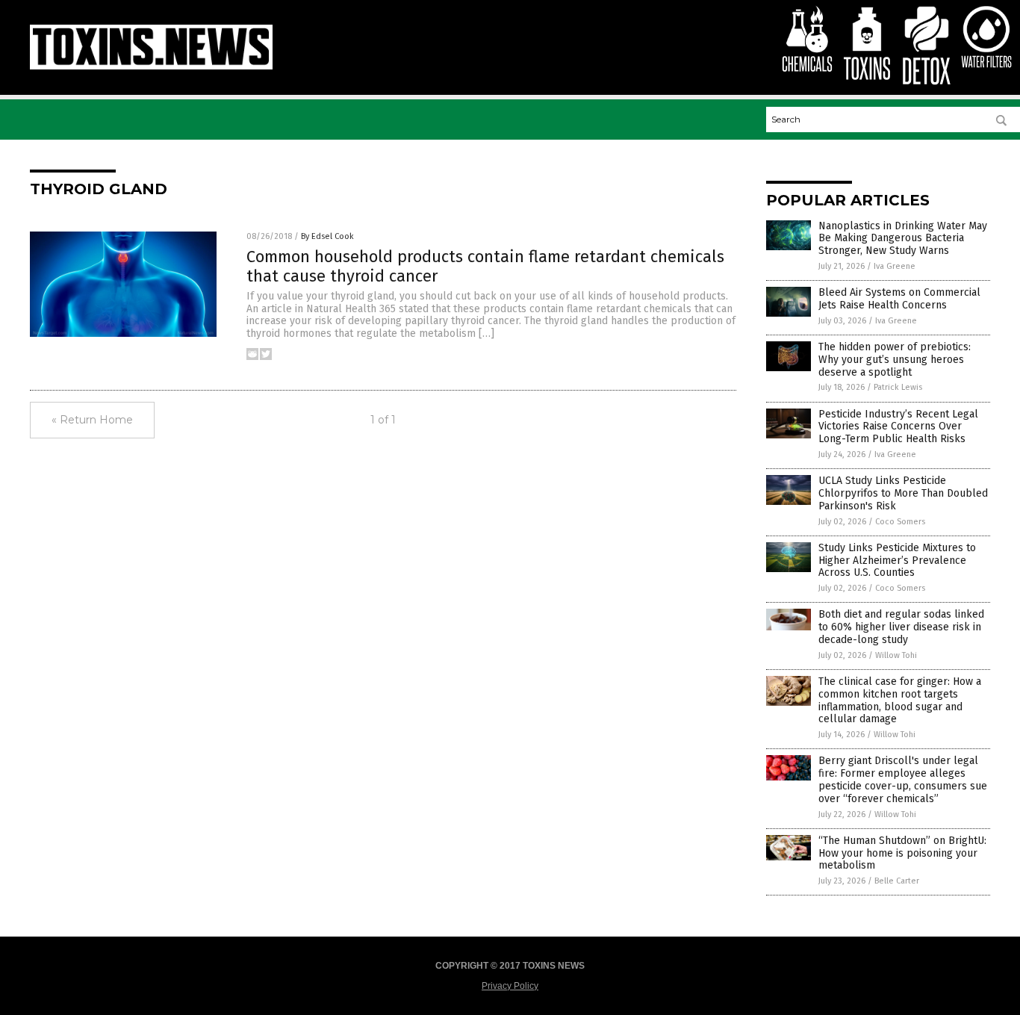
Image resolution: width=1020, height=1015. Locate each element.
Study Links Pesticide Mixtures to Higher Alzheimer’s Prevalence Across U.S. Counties (897, 560)
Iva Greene (894, 266)
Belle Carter (896, 881)
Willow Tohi (896, 655)
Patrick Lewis (898, 387)
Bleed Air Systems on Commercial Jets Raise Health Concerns (899, 298)
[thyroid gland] (151, 66)
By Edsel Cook (327, 236)
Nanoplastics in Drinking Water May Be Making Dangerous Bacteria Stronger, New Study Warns (902, 239)
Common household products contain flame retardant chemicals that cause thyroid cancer (485, 266)
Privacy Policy (510, 986)
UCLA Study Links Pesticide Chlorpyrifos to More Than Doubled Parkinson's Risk (903, 493)
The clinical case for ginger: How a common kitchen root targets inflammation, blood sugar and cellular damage (899, 700)
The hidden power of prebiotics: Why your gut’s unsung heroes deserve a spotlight (894, 360)
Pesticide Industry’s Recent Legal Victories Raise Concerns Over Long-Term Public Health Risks (898, 427)
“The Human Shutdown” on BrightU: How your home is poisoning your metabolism (902, 853)
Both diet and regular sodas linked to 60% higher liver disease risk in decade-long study (901, 627)
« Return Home (92, 419)
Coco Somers (900, 522)
